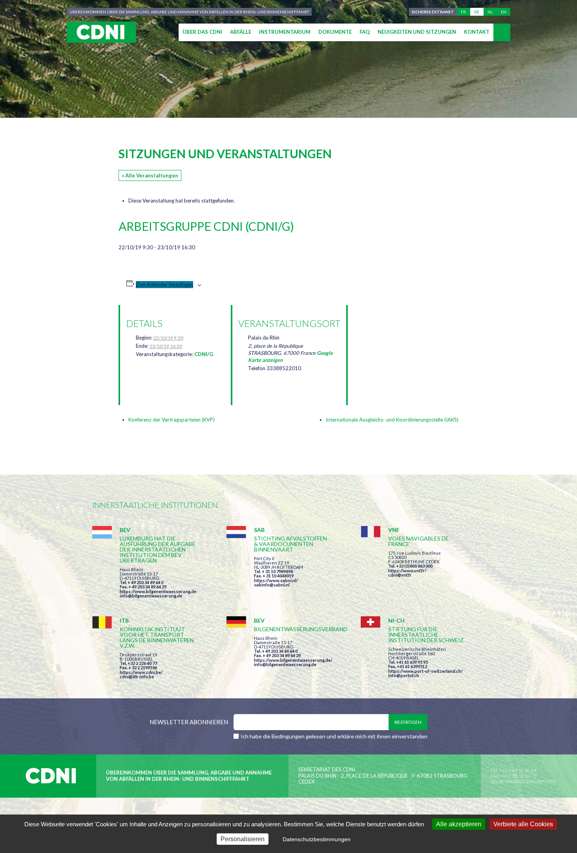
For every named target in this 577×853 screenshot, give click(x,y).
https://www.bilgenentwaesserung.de (158, 591)
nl (490, 11)
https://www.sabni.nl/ (276, 580)
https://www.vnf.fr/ (407, 570)
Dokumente (335, 32)
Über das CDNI (202, 32)
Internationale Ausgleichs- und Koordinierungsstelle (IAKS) (392, 419)
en (503, 11)
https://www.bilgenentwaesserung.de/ (293, 660)
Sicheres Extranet (433, 11)
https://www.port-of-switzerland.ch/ (425, 671)
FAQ (365, 32)
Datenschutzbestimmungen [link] (317, 839)
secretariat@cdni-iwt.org (523, 781)
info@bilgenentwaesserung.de (151, 595)
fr (463, 11)
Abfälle (240, 32)
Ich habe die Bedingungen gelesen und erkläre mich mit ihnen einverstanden (334, 736)
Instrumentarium (284, 32)
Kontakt (476, 32)
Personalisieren (243, 839)
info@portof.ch (403, 675)
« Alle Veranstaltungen (150, 175)
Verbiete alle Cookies (523, 824)
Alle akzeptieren (458, 824)
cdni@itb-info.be (137, 676)
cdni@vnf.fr (400, 574)
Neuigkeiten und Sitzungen (417, 32)
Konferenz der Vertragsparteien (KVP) (171, 419)
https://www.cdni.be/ (141, 672)
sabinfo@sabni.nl (272, 584)
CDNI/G (203, 354)
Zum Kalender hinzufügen (164, 284)
